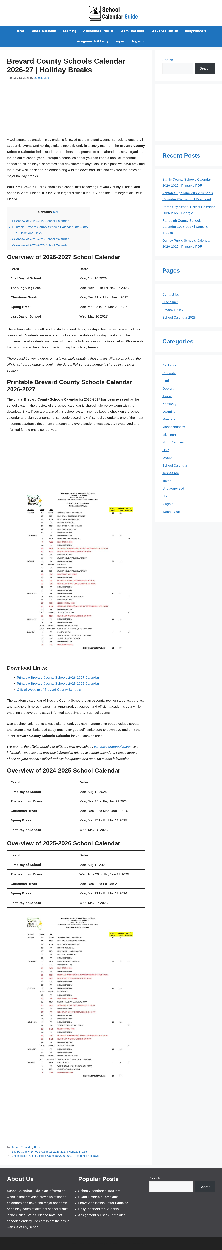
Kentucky (169, 404)
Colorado (169, 373)
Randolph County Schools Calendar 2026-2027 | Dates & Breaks (185, 227)
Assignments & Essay (92, 41)
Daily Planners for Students (98, 1209)
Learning (69, 31)
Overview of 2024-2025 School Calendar (39, 239)
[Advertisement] (76, 110)
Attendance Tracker (98, 31)
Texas (166, 481)
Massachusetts (173, 427)
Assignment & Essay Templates (102, 1215)
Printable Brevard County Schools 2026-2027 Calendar (58, 677)
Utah (165, 496)
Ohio (165, 450)
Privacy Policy (172, 310)
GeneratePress (145, 1243)
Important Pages (128, 41)
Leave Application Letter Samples (103, 1203)
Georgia (168, 388)
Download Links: (28, 233)
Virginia (167, 504)
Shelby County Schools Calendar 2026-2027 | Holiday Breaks (49, 1151)
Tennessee (170, 473)
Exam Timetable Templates (98, 1197)
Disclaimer (170, 302)
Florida (37, 1147)
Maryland (169, 419)
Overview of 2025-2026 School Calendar (39, 245)
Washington (171, 511)
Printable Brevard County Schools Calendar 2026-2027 (48, 227)
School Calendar (43, 31)
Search (167, 60)
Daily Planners (195, 31)
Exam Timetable (132, 31)
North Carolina (173, 442)
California (169, 365)
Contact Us (170, 294)
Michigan (169, 434)
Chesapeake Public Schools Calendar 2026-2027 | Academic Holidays (55, 1155)
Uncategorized (173, 488)
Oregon (168, 457)
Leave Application (164, 31)
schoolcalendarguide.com (113, 746)
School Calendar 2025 (179, 317)
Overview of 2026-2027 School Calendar (39, 221)
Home (20, 31)
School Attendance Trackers (99, 1191)
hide (56, 211)
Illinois (167, 396)
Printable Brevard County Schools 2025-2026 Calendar (58, 683)
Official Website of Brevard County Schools (49, 689)
